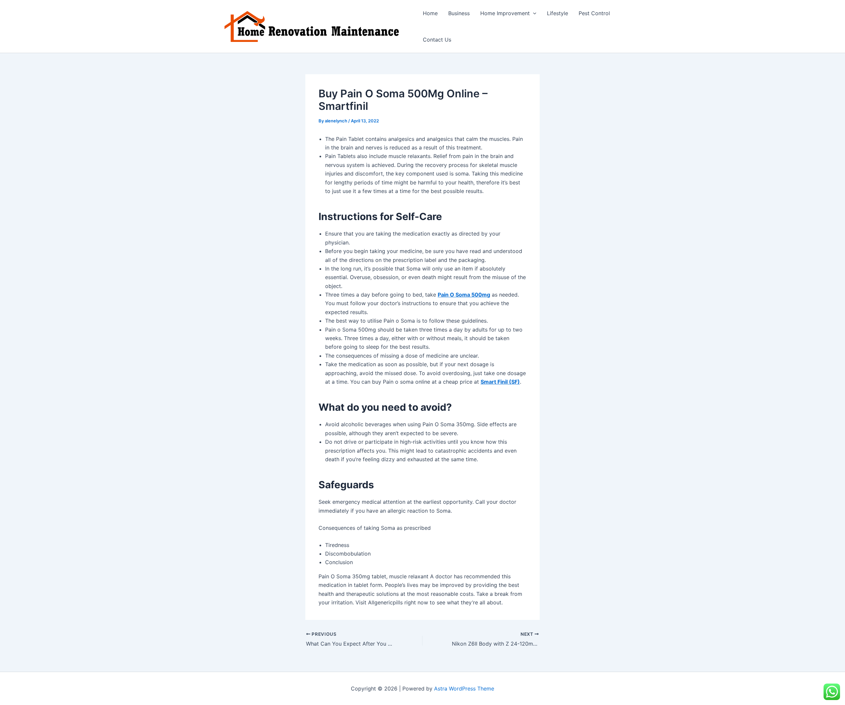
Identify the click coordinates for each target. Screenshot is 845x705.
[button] (533, 13)
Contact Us (437, 39)
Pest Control (594, 13)
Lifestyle (557, 13)
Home (430, 13)
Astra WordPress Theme (464, 688)
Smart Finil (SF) (500, 381)
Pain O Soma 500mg (464, 294)
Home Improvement (505, 13)
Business (459, 13)
